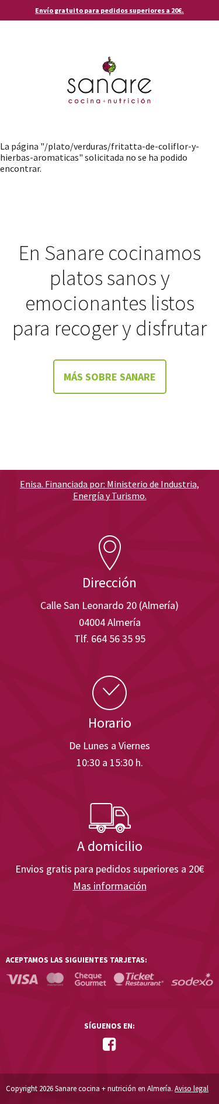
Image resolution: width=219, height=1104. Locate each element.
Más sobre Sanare (110, 376)
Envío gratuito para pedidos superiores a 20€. (109, 10)
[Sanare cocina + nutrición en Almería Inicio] (109, 69)
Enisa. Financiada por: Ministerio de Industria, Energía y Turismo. (109, 489)
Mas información (110, 885)
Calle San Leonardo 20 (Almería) (109, 605)
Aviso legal (191, 1088)
